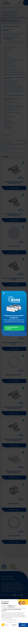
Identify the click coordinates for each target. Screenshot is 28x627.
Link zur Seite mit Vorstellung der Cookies (9, 620)
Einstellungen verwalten (14, 625)
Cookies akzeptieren (23, 625)
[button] (2, 624)
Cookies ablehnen (4, 625)
